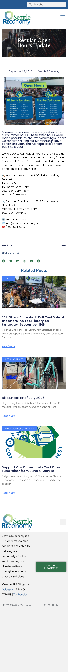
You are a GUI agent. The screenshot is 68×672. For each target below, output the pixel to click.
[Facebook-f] (45, 605)
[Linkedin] (57, 605)
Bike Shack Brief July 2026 (23, 398)
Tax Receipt (20, 594)
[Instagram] (49, 605)
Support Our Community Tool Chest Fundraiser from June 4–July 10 (32, 469)
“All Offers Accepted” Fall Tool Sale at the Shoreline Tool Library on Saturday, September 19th (33, 320)
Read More (8, 346)
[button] (4, 261)
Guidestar (8, 589)
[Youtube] (53, 605)
